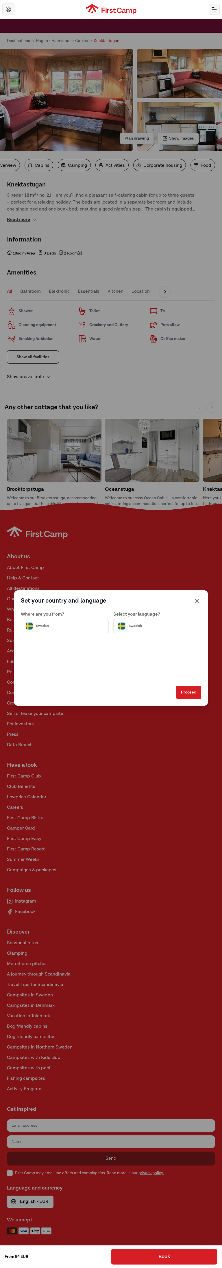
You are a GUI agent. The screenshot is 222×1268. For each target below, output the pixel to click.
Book (164, 1256)
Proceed (188, 692)
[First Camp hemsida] (111, 9)
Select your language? (136, 614)
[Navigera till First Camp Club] (8, 9)
